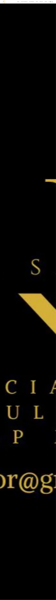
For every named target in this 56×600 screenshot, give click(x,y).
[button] (49, 1)
